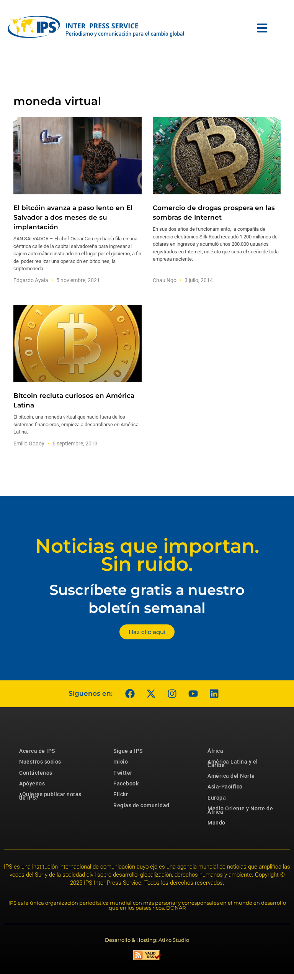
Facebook (126, 783)
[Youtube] (193, 693)
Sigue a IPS (128, 751)
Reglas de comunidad (141, 805)
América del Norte (231, 776)
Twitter (122, 773)
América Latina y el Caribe (232, 763)
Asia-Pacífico (225, 786)
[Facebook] (129, 693)
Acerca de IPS (37, 751)
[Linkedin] (214, 693)
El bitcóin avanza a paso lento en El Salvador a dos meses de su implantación (72, 217)
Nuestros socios (40, 762)
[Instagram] (171, 693)
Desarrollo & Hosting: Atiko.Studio (147, 940)
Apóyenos (32, 783)
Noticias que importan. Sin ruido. (147, 555)
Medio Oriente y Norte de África (240, 810)
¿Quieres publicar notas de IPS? (50, 795)
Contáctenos (35, 773)
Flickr (120, 794)
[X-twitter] (150, 693)
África (215, 751)
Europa (216, 798)
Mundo (216, 823)
